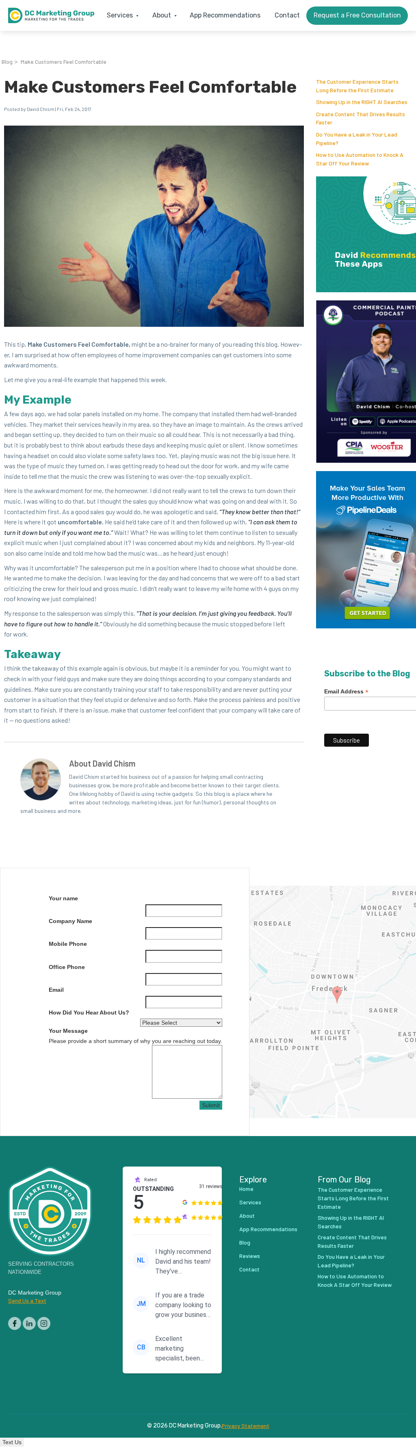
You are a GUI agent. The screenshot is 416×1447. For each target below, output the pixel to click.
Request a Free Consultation (357, 15)
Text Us (12, 1442)
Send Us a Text (27, 1300)
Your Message (68, 1031)
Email (56, 989)
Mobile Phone (68, 944)
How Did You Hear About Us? (89, 1012)
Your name (63, 898)
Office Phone (67, 967)
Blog (7, 61)
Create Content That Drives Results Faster (352, 1241)
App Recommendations (225, 15)
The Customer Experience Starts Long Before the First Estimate (353, 1198)
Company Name (70, 921)
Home (246, 1188)
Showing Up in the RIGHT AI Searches (361, 101)
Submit (211, 1105)
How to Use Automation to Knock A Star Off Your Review (355, 1280)
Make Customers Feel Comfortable (63, 61)
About (247, 1215)
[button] (121, 15)
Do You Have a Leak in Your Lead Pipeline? (351, 1261)
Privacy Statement (245, 1426)
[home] (51, 15)
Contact (287, 15)
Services (250, 1202)
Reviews (249, 1255)
